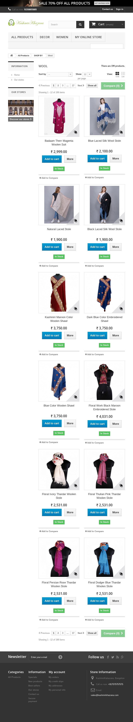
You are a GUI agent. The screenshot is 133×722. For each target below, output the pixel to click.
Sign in (119, 9)
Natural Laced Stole (59, 229)
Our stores (18, 80)
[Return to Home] (11, 56)
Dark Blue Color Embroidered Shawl (104, 319)
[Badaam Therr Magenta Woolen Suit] (59, 116)
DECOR (45, 37)
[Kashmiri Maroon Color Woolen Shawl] (59, 292)
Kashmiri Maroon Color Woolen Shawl (59, 319)
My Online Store (88, 37)
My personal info (57, 690)
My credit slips (56, 681)
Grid (117, 76)
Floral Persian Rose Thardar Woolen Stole (59, 584)
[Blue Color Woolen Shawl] (59, 381)
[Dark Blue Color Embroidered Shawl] (104, 292)
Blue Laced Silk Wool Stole (104, 140)
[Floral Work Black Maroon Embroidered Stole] (104, 381)
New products (35, 681)
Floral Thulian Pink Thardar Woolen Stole (104, 496)
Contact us (107, 9)
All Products (22, 37)
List (123, 76)
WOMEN (62, 37)
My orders (54, 677)
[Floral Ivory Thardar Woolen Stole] (59, 469)
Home (16, 75)
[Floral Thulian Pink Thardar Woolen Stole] (104, 469)
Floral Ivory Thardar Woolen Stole (59, 496)
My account (57, 672)
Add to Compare (50, 178)
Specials (32, 677)
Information (19, 66)
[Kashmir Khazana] (26, 22)
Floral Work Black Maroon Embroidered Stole (104, 407)
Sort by (42, 74)
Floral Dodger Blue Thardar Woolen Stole (104, 584)
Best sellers (34, 685)
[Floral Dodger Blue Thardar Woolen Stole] (104, 558)
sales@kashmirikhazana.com (105, 695)
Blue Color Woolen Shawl (59, 405)
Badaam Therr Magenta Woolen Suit (59, 142)
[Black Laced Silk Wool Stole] (104, 205)
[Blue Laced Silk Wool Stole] (104, 116)
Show (78, 74)
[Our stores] (21, 108)
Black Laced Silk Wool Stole (104, 229)
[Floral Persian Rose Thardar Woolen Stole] (59, 558)
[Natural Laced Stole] (59, 205)
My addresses (55, 685)
